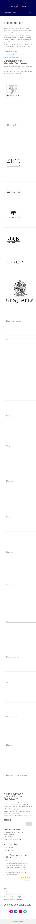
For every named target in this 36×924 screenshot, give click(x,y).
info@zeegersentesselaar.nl (12, 57)
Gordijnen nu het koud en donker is (14, 894)
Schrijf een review (9, 847)
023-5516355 (9, 837)
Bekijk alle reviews (9, 850)
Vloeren (6, 891)
